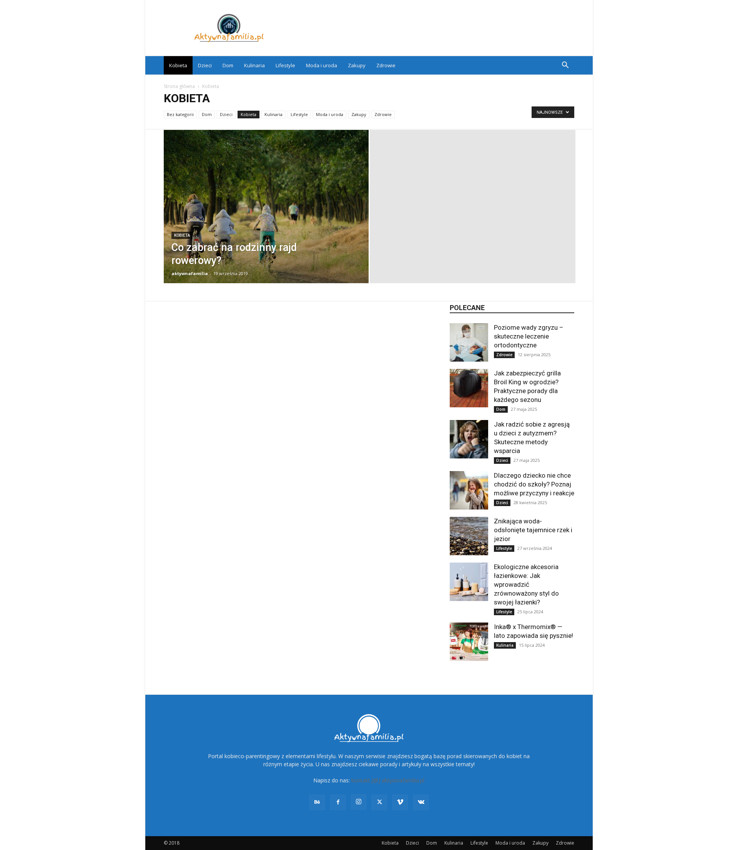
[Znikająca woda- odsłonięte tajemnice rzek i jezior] (469, 536)
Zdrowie (386, 65)
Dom (228, 65)
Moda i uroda (321, 65)
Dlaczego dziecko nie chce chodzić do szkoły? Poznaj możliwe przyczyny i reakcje (534, 484)
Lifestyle (285, 65)
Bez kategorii (180, 114)
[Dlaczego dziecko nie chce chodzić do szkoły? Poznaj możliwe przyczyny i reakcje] (469, 490)
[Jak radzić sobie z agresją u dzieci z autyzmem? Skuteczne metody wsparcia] (469, 439)
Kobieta (178, 65)
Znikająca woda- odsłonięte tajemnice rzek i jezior (533, 530)
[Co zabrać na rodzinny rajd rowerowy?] (266, 218)
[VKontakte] (421, 802)
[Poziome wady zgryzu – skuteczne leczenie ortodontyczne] (469, 342)
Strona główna (179, 86)
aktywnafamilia (189, 273)
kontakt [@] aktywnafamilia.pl (387, 780)
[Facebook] (338, 802)
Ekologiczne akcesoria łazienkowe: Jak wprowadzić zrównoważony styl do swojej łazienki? (526, 584)
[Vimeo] (400, 802)
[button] (565, 66)
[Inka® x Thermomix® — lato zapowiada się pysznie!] (469, 642)
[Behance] (317, 802)
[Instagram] (358, 802)
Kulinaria (254, 65)
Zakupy (357, 65)
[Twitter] (379, 802)
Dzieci (205, 65)
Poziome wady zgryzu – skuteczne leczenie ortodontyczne (528, 336)
